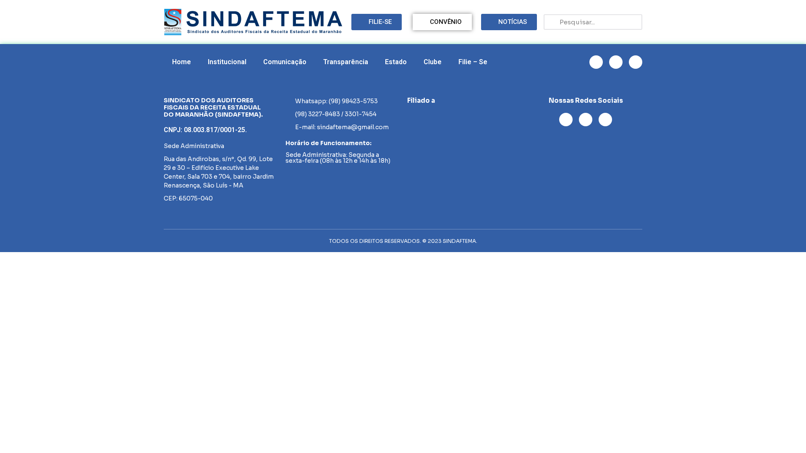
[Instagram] (596, 62)
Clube (433, 62)
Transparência (345, 62)
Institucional (227, 62)
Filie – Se (472, 62)
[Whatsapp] (635, 62)
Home (181, 62)
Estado (396, 62)
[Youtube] (616, 62)
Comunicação (284, 62)
